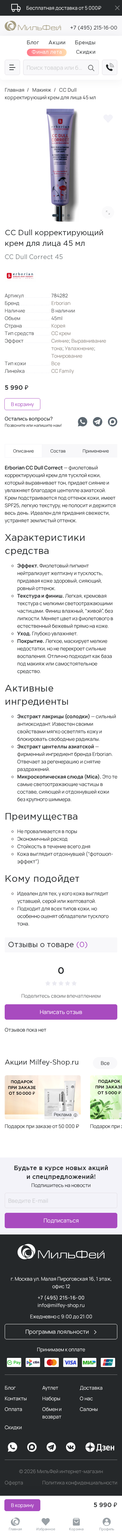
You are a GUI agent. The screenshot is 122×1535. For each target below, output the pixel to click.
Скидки (13, 1427)
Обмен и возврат (52, 1413)
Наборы (51, 1398)
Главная (15, 1529)
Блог (10, 1387)
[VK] (70, 1447)
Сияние (60, 340)
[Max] (32, 1447)
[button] (55, 215)
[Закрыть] (117, 8)
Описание (23, 451)
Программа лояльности (57, 1331)
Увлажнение (79, 348)
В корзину (22, 1505)
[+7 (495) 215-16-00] (109, 67)
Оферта (14, 1482)
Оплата (13, 1409)
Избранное (45, 1529)
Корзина (76, 1529)
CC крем (61, 333)
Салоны (89, 1409)
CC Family (62, 370)
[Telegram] (97, 421)
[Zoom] (108, 212)
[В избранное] (108, 118)
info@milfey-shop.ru (61, 1305)
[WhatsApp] (12, 1447)
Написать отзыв (61, 1012)
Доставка (91, 1387)
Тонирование (66, 355)
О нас (86, 1398)
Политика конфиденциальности (79, 1482)
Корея (58, 325)
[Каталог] (12, 67)
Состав (58, 451)
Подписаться (61, 1220)
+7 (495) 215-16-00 (93, 28)
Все (55, 363)
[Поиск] (92, 67)
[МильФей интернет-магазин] (33, 25)
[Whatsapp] (82, 421)
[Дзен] (99, 1447)
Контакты (16, 1398)
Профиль (106, 1529)
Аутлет (50, 1387)
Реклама (64, 1114)
